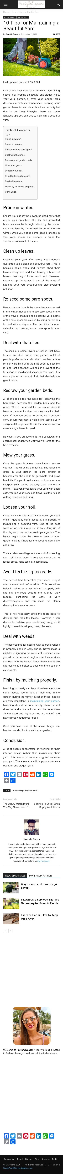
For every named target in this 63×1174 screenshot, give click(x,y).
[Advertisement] (31, 969)
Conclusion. (11, 191)
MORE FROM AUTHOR (40, 875)
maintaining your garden (44, 700)
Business (46, 1159)
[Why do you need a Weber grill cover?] (11, 887)
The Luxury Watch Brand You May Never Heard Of (16, 805)
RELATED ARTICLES (15, 875)
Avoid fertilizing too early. (18, 176)
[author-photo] (31, 834)
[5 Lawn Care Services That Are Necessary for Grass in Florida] (11, 903)
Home (6, 12)
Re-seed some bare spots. (18, 149)
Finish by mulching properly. (19, 186)
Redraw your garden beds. (18, 160)
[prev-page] (5, 931)
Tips (37, 1159)
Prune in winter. (13, 139)
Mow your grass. (13, 165)
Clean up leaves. (13, 144)
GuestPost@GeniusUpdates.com (17, 1168)
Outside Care (33, 12)
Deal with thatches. (15, 155)
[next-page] (10, 931)
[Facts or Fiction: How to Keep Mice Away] (11, 918)
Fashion (55, 1159)
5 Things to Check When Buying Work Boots (47, 805)
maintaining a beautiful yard (25, 790)
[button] (5, 4)
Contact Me (9, 1159)
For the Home (18, 12)
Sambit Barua (12, 34)
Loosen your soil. (14, 170)
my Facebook (43, 861)
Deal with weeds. (14, 181)
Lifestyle (29, 1159)
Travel (20, 1159)
